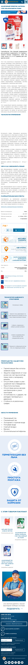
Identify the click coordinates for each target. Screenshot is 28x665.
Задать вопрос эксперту (12, 628)
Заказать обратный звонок (14, 624)
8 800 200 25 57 (6, 618)
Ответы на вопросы (11, 633)
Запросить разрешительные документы (12, 206)
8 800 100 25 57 (6, 614)
